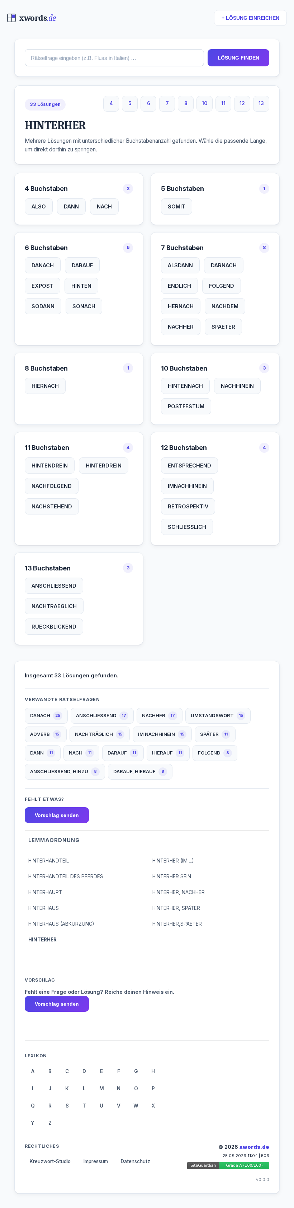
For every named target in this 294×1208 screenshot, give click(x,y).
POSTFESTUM (186, 406)
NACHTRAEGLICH (54, 606)
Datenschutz (135, 1161)
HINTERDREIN (104, 465)
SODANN (43, 306)
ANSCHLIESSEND (54, 586)
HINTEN (81, 286)
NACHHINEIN (237, 386)
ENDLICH (179, 286)
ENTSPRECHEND (189, 465)
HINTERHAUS (43, 908)
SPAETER (223, 327)
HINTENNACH (185, 386)
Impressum (96, 1161)
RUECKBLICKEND (54, 627)
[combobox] (114, 57)
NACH (104, 206)
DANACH (43, 265)
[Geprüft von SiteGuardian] (228, 1167)
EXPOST (42, 286)
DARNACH (224, 265)
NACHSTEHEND (52, 506)
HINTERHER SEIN (171, 876)
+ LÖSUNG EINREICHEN (250, 18)
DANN (71, 206)
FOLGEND (221, 286)
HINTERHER (42, 940)
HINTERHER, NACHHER (178, 892)
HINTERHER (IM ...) (173, 861)
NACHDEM (225, 306)
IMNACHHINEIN (187, 486)
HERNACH (181, 306)
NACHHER (181, 327)
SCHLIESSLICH (187, 527)
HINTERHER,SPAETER (177, 924)
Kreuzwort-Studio (50, 1161)
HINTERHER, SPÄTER (176, 908)
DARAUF (82, 265)
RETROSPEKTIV (188, 506)
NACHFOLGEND (52, 486)
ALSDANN (180, 265)
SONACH (83, 306)
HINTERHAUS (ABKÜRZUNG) (61, 924)
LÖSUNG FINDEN (238, 58)
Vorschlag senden (57, 815)
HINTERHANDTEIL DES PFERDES (65, 876)
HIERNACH (45, 386)
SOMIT (176, 206)
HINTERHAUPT (45, 892)
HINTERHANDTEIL (48, 861)
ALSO (39, 206)
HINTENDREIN (50, 465)
